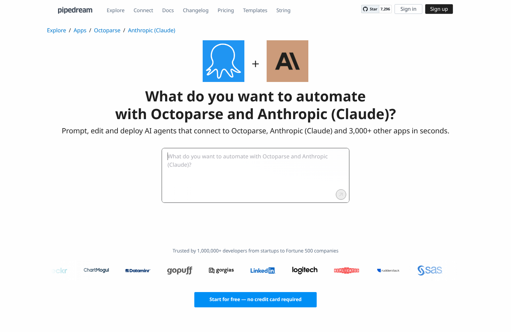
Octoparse (107, 30)
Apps (80, 30)
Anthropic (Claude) (151, 30)
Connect (143, 10)
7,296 (385, 9)
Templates (255, 10)
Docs (168, 10)
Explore (115, 10)
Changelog (196, 10)
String (283, 10)
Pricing (226, 10)
